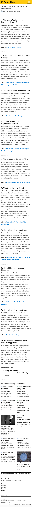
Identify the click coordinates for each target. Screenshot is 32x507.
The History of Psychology (14, 116)
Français (3, 487)
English (3, 490)
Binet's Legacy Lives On (13, 47)
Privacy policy (16, 504)
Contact (23, 504)
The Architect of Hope (13, 335)
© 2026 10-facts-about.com (8, 501)
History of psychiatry (11, 371)
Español (3, 489)
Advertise (28, 504)
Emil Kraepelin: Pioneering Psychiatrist (18, 182)
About (10, 504)
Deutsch (3, 485)
